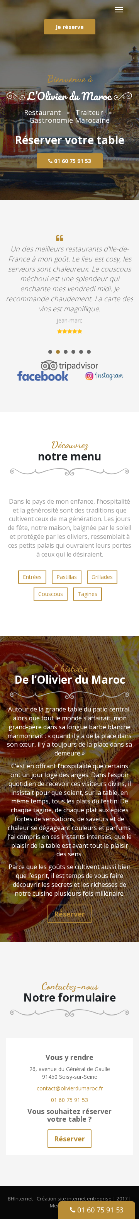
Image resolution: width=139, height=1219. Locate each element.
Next (123, 288)
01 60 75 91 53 (72, 161)
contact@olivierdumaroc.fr (70, 1088)
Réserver (69, 913)
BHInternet (20, 1198)
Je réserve (70, 27)
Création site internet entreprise (74, 1198)
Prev (16, 288)
